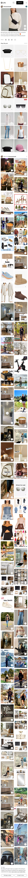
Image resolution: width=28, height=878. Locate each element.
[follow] (26, 6)
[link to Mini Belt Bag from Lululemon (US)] (7, 51)
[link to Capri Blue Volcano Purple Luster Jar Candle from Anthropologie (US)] (20, 91)
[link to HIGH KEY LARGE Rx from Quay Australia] (20, 51)
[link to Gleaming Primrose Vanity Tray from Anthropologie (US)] (7, 91)
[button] (26, 2)
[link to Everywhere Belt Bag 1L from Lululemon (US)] (7, 145)
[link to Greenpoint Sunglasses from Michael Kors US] (7, 105)
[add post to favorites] (25, 29)
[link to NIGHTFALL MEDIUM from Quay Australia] (20, 105)
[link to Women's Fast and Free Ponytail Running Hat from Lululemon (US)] (20, 145)
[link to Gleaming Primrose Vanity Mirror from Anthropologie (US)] (7, 78)
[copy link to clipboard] (15, 40)
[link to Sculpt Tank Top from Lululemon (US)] (20, 132)
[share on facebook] (6, 40)
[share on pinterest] (9, 40)
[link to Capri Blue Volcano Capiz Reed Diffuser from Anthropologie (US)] (20, 78)
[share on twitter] (12, 40)
